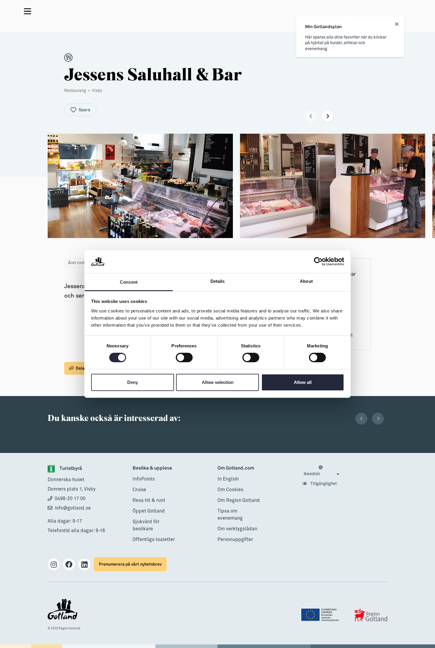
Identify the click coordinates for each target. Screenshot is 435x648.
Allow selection (217, 382)
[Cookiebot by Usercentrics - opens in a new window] (318, 261)
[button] (311, 116)
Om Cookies (230, 489)
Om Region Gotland (239, 500)
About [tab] (306, 281)
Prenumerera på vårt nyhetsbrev (130, 564)
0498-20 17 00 (70, 498)
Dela (80, 368)
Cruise (139, 489)
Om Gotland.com (236, 468)
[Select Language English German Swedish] (321, 471)
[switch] (184, 357)
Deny (132, 382)
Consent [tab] (129, 282)
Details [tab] (217, 281)
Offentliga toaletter (154, 539)
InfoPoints (144, 479)
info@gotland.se (73, 508)
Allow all (303, 382)
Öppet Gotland (149, 511)
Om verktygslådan (237, 528)
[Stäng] (396, 24)
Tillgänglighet (323, 484)
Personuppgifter (235, 539)
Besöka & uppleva (152, 468)
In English (228, 479)
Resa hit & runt (149, 500)
